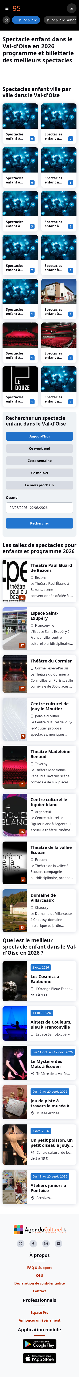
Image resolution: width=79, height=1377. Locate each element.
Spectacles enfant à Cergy (14, 401)
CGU (39, 1275)
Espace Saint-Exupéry (44, 615)
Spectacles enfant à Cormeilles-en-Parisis (15, 184)
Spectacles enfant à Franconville (55, 182)
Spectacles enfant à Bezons (53, 138)
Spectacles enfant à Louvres (53, 226)
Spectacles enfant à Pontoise (14, 226)
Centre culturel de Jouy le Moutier (50, 706)
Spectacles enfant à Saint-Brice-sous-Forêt (54, 359)
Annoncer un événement (39, 1320)
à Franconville (51, 1024)
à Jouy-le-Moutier (52, 1145)
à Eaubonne (45, 979)
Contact (39, 1291)
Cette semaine (40, 460)
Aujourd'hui (39, 436)
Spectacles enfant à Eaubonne (14, 138)
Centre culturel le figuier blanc (49, 802)
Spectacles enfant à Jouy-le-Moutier (14, 272)
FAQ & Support (39, 1267)
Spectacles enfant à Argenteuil (15, 313)
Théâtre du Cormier (51, 661)
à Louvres (50, 1106)
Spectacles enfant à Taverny (14, 357)
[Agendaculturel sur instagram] (46, 1243)
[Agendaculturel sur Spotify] (58, 1243)
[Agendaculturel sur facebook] (33, 1243)
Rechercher (39, 523)
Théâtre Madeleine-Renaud (51, 754)
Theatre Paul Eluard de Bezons (51, 567)
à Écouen (46, 1064)
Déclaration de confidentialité (39, 1283)
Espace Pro (39, 1312)
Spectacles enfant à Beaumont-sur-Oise (54, 315)
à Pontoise (48, 1188)
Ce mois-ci (39, 473)
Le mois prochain (39, 485)
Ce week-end (39, 448)
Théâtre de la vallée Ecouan (51, 849)
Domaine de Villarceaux (43, 897)
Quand (11, 497)
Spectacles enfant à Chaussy (53, 269)
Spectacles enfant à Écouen (53, 401)
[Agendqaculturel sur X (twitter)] (20, 1243)
